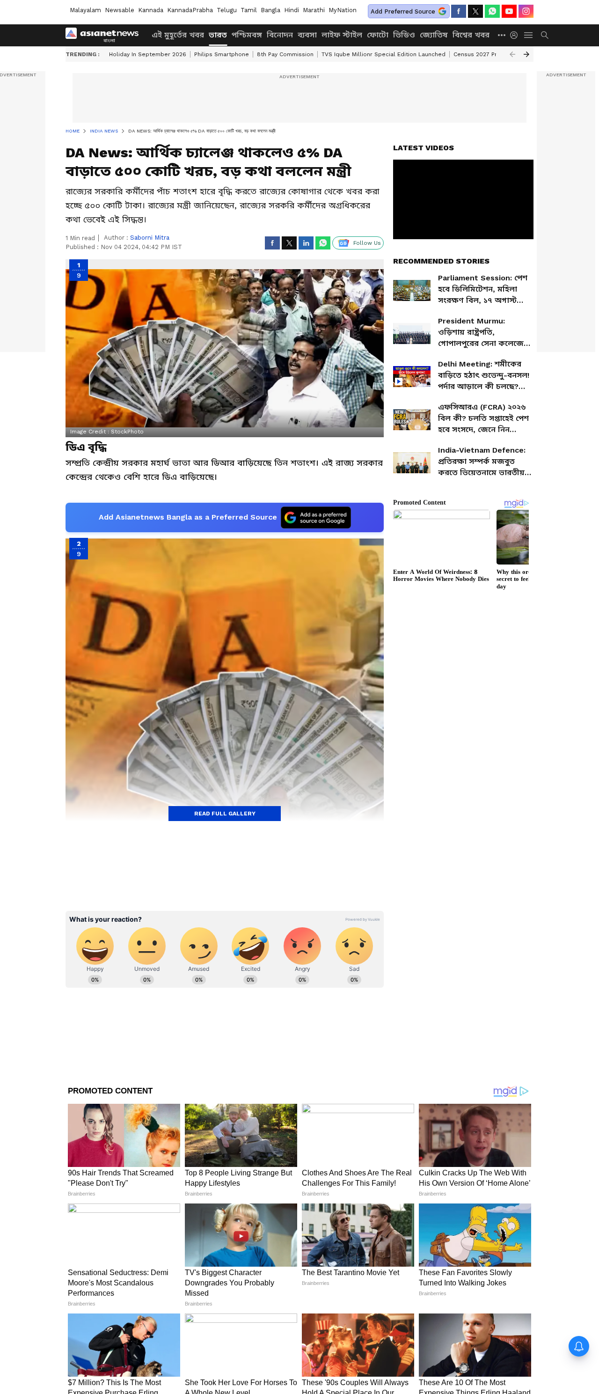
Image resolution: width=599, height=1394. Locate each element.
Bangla (270, 10)
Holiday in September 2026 (147, 54)
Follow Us (367, 243)
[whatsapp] (492, 11)
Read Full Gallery (225, 813)
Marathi (314, 10)
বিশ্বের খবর (471, 34)
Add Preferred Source (403, 11)
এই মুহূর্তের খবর (178, 34)
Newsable (119, 10)
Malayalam (85, 10)
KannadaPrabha (190, 10)
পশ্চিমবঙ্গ (247, 34)
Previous (512, 54)
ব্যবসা (307, 34)
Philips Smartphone (221, 54)
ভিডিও (404, 34)
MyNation (343, 10)
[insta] (526, 11)
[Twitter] (475, 11)
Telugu (227, 10)
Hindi (291, 10)
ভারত (218, 34)
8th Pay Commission (285, 54)
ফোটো (377, 34)
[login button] (516, 35)
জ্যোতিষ (434, 34)
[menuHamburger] (528, 35)
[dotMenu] (502, 35)
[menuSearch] (544, 35)
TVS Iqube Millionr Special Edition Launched (383, 54)
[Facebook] (458, 11)
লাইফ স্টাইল (341, 34)
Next (526, 54)
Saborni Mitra (149, 237)
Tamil (249, 10)
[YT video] (509, 11)
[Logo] (105, 35)
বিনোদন (280, 34)
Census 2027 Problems (486, 54)
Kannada (150, 10)
